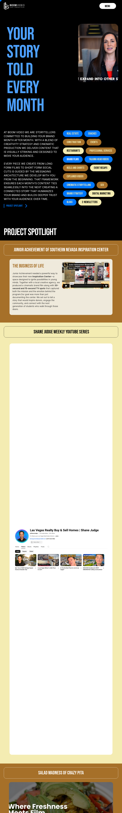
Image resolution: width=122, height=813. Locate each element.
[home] (14, 6)
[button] (107, 6)
